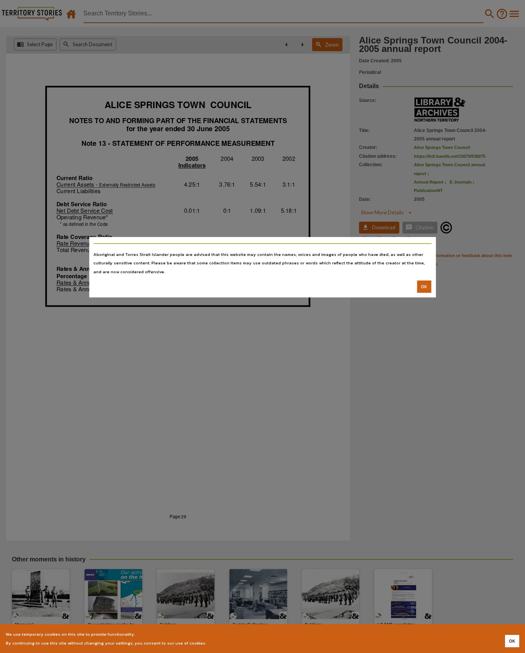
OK (424, 286)
